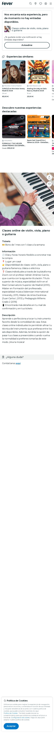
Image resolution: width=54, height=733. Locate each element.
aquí (18, 363)
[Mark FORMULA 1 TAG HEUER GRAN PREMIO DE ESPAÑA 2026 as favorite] (22, 117)
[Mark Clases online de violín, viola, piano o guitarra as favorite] (49, 184)
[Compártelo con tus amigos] (49, 177)
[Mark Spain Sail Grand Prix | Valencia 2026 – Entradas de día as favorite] (47, 117)
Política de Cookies (11, 713)
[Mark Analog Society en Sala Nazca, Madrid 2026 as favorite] (47, 63)
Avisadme (26, 45)
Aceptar (11, 726)
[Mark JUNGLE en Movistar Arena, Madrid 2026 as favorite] (22, 63)
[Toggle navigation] (51, 3)
